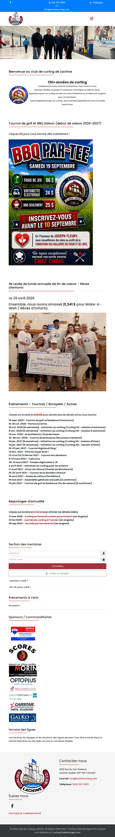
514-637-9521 (58, 2)
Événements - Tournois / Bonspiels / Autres (43, 404)
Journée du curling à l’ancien (41, 520)
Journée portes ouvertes (39, 523)
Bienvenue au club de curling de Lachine (40, 71)
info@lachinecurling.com (56, 9)
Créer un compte (59, 573)
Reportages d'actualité (26, 501)
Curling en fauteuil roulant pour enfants (49, 516)
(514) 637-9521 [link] (80, 784)
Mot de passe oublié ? (20, 587)
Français (97, 2)
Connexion (57, 566)
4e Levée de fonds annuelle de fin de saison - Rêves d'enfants (49, 286)
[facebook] (10, 2)
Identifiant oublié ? (18, 581)
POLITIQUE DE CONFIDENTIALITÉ (25, 813)
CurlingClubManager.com (66, 832)
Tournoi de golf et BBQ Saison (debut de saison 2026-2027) (55, 123)
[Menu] (91, 19)
